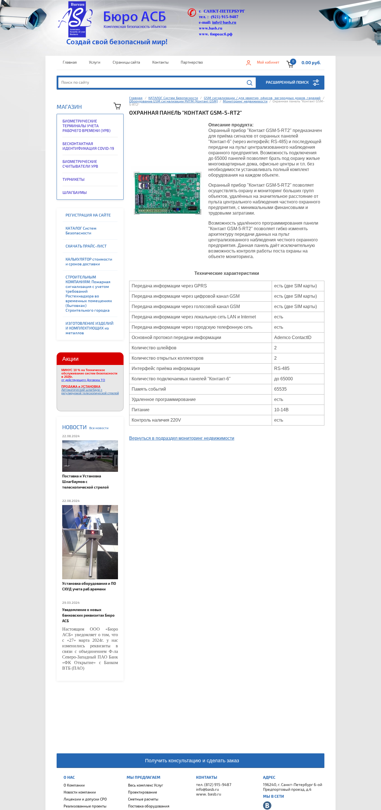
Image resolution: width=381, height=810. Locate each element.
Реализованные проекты (85, 806)
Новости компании (80, 792)
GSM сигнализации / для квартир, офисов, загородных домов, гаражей (262, 98)
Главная (70, 62)
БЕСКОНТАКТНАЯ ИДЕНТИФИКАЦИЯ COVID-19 (88, 146)
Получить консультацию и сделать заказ (192, 760)
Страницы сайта (126, 62)
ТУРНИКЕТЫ (73, 179)
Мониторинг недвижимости (245, 101)
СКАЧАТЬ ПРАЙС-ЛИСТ (86, 246)
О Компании (74, 785)
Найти (250, 83)
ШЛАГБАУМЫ (74, 192)
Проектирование (142, 792)
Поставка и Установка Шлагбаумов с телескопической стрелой (85, 482)
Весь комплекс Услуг (145, 785)
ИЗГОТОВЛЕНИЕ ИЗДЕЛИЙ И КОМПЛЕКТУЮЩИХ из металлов (90, 328)
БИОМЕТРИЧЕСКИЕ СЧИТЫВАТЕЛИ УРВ (80, 164)
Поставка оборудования (148, 806)
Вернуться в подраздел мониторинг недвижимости (181, 438)
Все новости (98, 428)
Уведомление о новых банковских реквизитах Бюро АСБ (88, 615)
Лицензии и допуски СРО (85, 799)
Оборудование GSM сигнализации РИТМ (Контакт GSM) (173, 101)
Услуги (94, 62)
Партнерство (192, 62)
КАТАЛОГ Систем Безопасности (81, 230)
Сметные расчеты (143, 799)
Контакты (160, 62)
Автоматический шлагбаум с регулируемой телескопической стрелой (90, 390)
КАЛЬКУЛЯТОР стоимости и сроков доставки (89, 261)
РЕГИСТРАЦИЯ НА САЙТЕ (88, 215)
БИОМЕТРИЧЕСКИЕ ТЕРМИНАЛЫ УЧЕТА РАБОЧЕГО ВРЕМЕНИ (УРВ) (86, 126)
